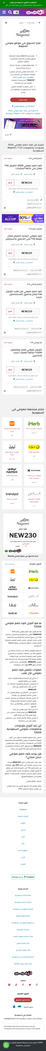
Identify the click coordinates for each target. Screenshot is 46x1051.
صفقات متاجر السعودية (23, 902)
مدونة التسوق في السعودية (23, 909)
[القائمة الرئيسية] (4, 12)
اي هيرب (34, 432)
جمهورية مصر (23, 850)
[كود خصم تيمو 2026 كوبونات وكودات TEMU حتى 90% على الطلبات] (12, 423)
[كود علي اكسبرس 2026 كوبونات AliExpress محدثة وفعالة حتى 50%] (33, 613)
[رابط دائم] (41, 200)
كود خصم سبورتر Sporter (23, 963)
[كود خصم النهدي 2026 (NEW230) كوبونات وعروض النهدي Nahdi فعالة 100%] (33, 604)
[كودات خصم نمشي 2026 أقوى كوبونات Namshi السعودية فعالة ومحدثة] (12, 470)
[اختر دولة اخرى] (16, 12)
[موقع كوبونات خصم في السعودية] (39, 22)
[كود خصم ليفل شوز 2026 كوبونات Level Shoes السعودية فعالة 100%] (12, 446)
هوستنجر (34, 482)
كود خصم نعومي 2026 (21, 77)
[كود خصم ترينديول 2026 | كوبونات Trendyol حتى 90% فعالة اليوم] (12, 493)
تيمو (12, 435)
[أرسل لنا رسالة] (6, 1045)
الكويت (23, 823)
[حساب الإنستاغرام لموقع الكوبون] (37, 985)
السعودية (23, 809)
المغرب (23, 864)
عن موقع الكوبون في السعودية (23, 922)
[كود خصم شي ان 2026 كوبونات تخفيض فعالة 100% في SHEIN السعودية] (12, 613)
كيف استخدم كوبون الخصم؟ (23, 936)
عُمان (23, 836)
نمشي (12, 479)
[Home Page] (35, 12)
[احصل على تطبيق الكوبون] (23, 123)
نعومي (21, 22)
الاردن (23, 857)
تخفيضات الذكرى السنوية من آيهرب (23, 2)
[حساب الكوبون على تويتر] (30, 985)
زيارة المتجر (23, 100)
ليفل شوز (12, 458)
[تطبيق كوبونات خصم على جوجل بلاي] (19, 1007)
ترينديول (12, 503)
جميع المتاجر (31, 22)
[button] (4, 2)
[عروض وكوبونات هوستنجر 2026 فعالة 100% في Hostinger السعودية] (34, 470)
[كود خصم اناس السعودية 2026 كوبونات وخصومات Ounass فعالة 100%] (34, 493)
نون (34, 456)
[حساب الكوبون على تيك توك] (16, 985)
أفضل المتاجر (35, 564)
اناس (34, 505)
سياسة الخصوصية (23, 929)
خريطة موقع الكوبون (23, 915)
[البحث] (10, 12)
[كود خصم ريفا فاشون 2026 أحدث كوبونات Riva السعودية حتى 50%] (12, 604)
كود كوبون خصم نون (23, 950)
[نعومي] (23, 33)
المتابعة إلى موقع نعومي (23, 106)
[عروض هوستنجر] (23, 218)
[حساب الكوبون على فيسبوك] (23, 985)
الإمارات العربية (23, 816)
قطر (23, 843)
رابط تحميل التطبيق (23, 1000)
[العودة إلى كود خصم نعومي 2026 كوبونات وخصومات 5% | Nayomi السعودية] (6, 23)
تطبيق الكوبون (23, 993)
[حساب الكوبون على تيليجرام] (9, 985)
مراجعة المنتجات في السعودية (23, 956)
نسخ (10, 182)
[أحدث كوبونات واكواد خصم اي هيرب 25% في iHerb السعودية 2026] (34, 423)
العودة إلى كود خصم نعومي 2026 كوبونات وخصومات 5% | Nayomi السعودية (23, 112)
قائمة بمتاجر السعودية (23, 895)
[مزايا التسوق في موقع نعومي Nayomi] (23, 533)
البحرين (23, 829)
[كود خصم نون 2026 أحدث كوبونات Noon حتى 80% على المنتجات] (34, 446)
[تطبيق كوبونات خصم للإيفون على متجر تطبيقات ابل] (14, 1007)
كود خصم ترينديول (23, 943)
